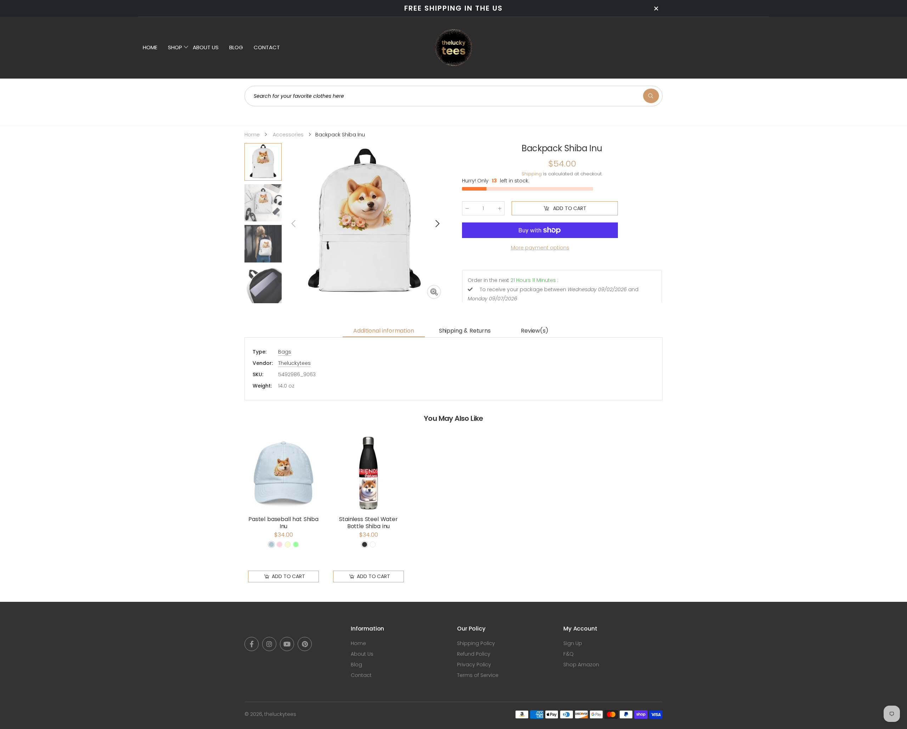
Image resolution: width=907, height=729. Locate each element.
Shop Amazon (581, 664)
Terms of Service (477, 675)
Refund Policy (473, 653)
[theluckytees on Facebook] (251, 644)
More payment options (540, 247)
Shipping (532, 173)
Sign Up (572, 643)
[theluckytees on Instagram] (269, 644)
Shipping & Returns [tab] (465, 331)
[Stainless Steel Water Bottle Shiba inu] (368, 473)
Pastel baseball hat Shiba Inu (283, 522)
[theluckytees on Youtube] (287, 644)
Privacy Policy (474, 664)
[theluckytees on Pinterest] (305, 644)
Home (358, 643)
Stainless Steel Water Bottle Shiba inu (368, 522)
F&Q (568, 653)
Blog (356, 664)
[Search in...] (651, 96)
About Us (362, 653)
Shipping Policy (476, 643)
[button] (437, 223)
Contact (361, 675)
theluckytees (280, 714)
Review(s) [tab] (534, 331)
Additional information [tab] (383, 331)
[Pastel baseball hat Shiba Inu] (283, 473)
